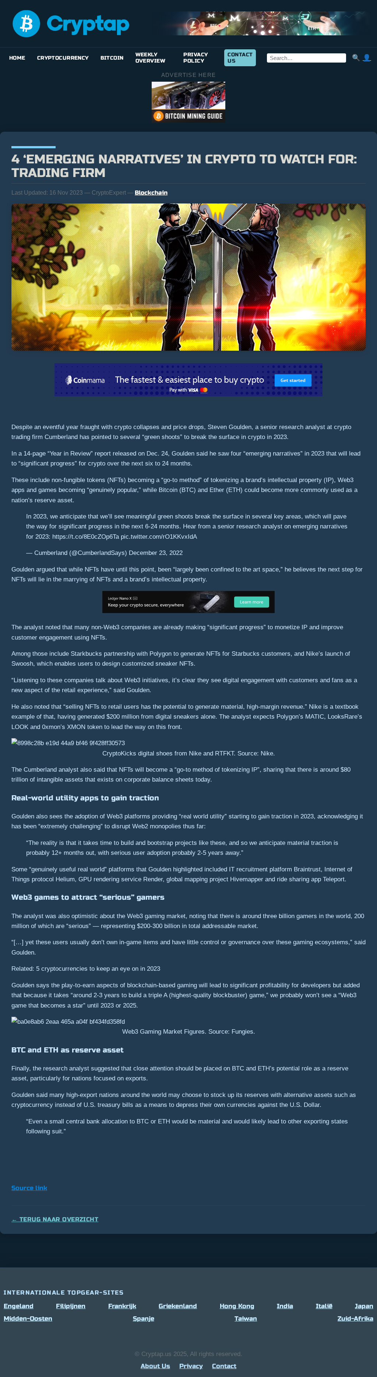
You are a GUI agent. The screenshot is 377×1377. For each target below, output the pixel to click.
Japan (364, 1306)
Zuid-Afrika (355, 1319)
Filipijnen (70, 1306)
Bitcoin (112, 58)
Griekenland (178, 1306)
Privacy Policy (195, 58)
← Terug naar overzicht (54, 1219)
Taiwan (246, 1319)
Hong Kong (237, 1306)
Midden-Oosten (28, 1319)
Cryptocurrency (63, 58)
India (285, 1306)
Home (17, 58)
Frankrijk (122, 1306)
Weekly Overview (150, 58)
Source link (29, 1188)
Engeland (19, 1306)
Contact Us (240, 58)
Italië (324, 1306)
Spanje (143, 1319)
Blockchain (151, 192)
